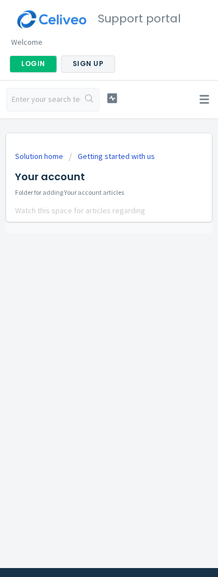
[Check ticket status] (112, 98)
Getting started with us (116, 156)
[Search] (89, 99)
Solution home (40, 156)
